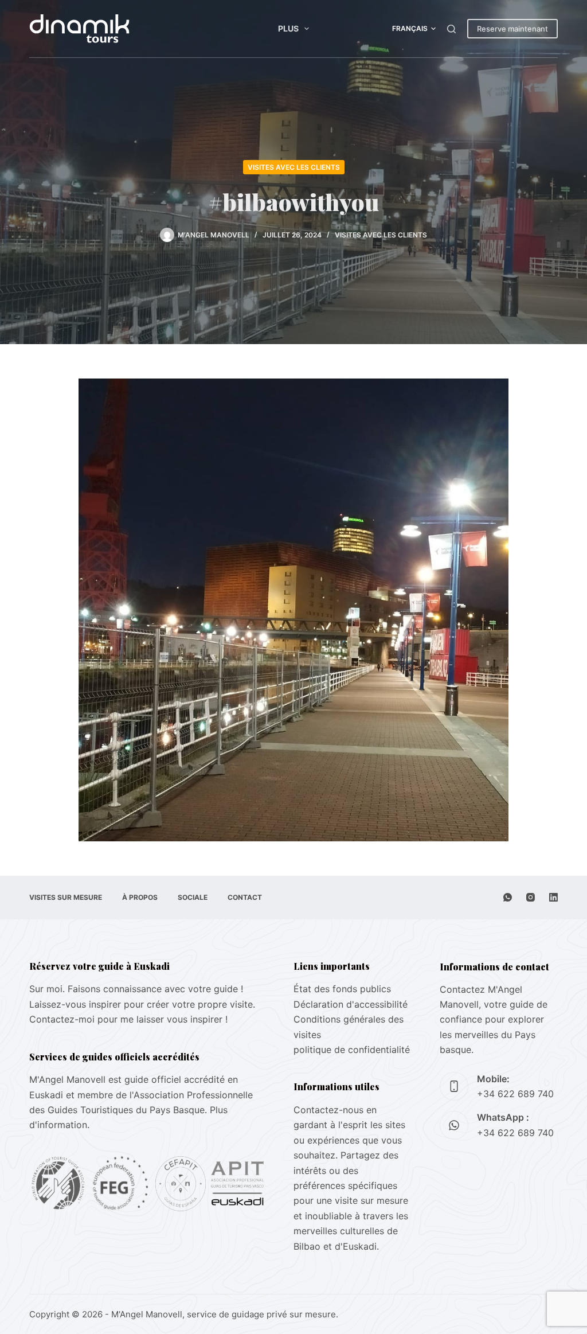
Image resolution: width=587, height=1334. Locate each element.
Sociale (193, 897)
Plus (288, 28)
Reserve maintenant (512, 28)
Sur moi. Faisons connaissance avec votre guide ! (136, 988)
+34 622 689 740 (515, 1093)
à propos (140, 897)
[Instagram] (530, 897)
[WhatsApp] (507, 897)
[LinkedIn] (553, 897)
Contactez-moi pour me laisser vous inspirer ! (128, 1019)
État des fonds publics (342, 988)
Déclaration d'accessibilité (351, 1004)
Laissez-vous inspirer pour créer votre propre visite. (142, 1004)
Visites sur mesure (65, 897)
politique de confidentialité (352, 1049)
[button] (414, 28)
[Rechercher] (451, 29)
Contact (245, 897)
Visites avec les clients (294, 167)
